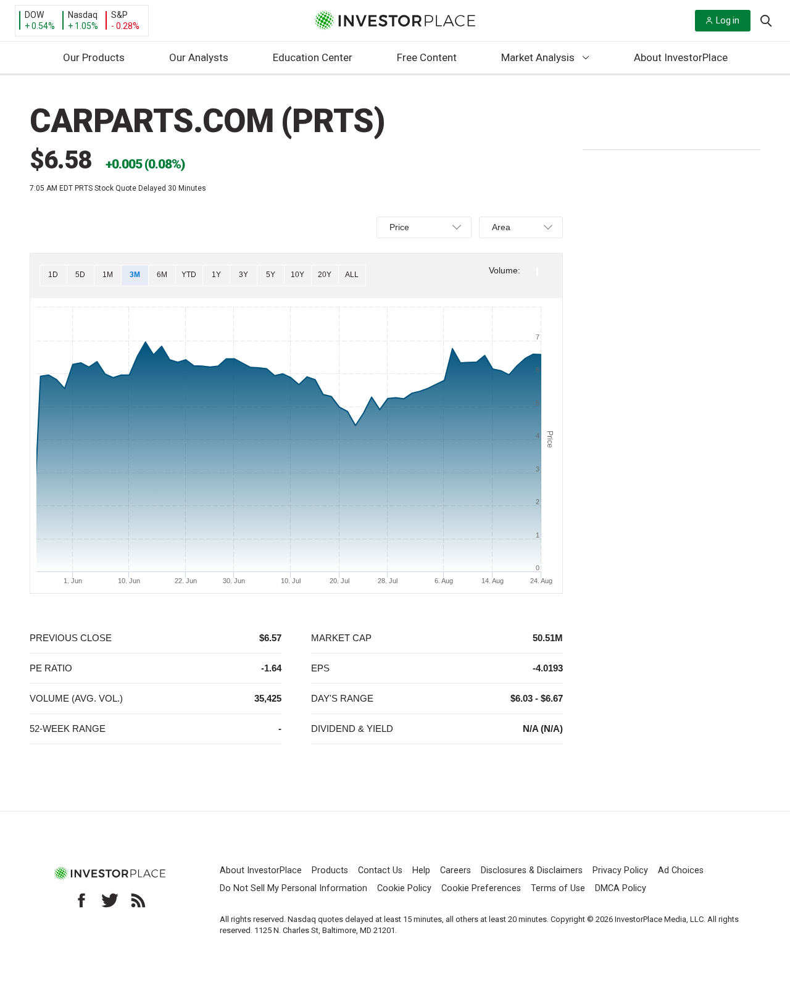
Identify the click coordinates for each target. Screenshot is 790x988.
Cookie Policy (404, 888)
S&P (119, 15)
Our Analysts (198, 57)
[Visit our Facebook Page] (81, 900)
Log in (727, 20)
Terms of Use (558, 888)
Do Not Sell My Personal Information (293, 888)
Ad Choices (681, 870)
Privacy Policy (620, 870)
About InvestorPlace (681, 57)
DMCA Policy (620, 888)
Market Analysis (538, 57)
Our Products (94, 57)
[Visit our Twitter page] (110, 900)
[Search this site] (766, 19)
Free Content (427, 57)
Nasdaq (83, 15)
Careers (455, 870)
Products (330, 870)
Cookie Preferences (481, 888)
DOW (34, 15)
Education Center (312, 57)
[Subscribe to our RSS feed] (138, 900)
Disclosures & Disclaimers (532, 870)
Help (421, 870)
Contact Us (380, 870)
